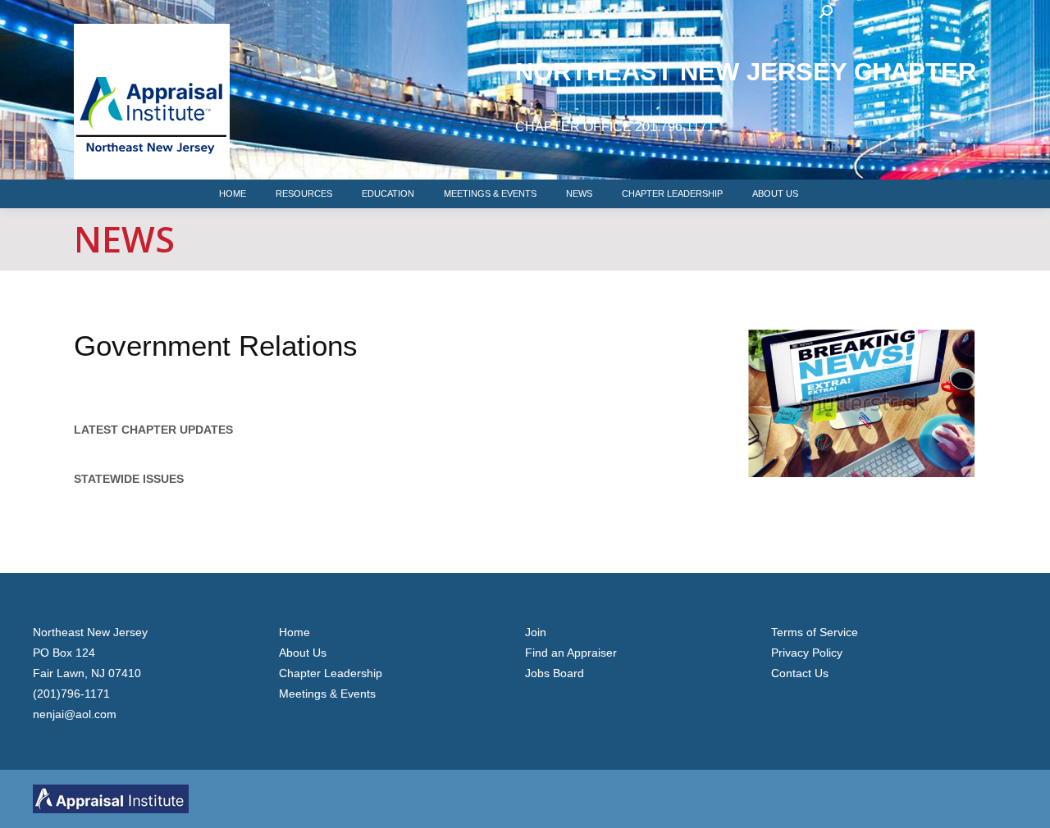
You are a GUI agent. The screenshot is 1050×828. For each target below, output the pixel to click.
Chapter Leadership (330, 673)
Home (294, 632)
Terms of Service (814, 632)
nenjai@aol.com (74, 714)
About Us (302, 652)
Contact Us (800, 673)
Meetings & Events (327, 693)
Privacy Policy (806, 652)
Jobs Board (554, 673)
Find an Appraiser (571, 652)
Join (535, 632)
